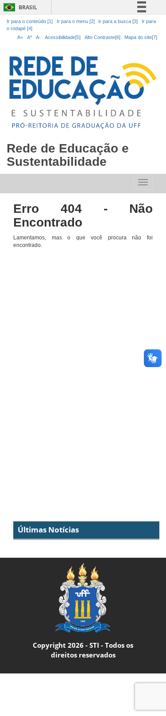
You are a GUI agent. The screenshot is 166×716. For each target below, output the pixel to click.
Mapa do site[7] (140, 37)
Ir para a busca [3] (118, 21)
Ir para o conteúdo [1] (30, 21)
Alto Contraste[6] (102, 37)
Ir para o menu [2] (76, 21)
